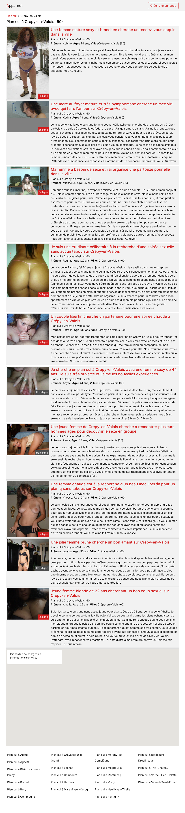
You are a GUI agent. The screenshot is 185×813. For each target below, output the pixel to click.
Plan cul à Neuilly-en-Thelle (112, 789)
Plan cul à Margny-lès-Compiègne (109, 757)
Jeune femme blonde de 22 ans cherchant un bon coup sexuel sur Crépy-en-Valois (110, 593)
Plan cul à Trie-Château (153, 767)
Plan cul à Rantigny (107, 796)
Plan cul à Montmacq (108, 775)
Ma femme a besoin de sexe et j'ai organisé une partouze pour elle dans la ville (110, 171)
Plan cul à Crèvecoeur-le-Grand (67, 757)
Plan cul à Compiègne (21, 796)
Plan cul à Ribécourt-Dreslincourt (151, 757)
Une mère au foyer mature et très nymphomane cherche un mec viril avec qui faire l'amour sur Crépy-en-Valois (112, 106)
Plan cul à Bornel (18, 782)
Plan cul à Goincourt (64, 775)
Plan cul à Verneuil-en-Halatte (157, 775)
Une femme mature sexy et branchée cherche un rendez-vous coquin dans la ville (113, 31)
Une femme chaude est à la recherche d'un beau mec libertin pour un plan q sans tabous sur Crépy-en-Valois (113, 486)
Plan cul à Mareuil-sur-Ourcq (69, 789)
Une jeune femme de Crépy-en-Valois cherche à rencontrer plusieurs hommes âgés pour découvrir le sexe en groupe (112, 429)
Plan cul (12, 16)
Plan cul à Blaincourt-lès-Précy (23, 772)
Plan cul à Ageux (17, 754)
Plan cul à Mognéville (108, 767)
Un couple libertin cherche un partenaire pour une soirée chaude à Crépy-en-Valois (110, 318)
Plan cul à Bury (16, 789)
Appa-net (15, 5)
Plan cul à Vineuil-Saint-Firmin (157, 782)
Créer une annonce (163, 5)
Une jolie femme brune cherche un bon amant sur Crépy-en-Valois (110, 542)
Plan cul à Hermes (62, 782)
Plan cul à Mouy (105, 782)
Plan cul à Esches (62, 767)
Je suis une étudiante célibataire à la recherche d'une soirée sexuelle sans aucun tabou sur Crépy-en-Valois (112, 249)
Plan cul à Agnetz (18, 762)
